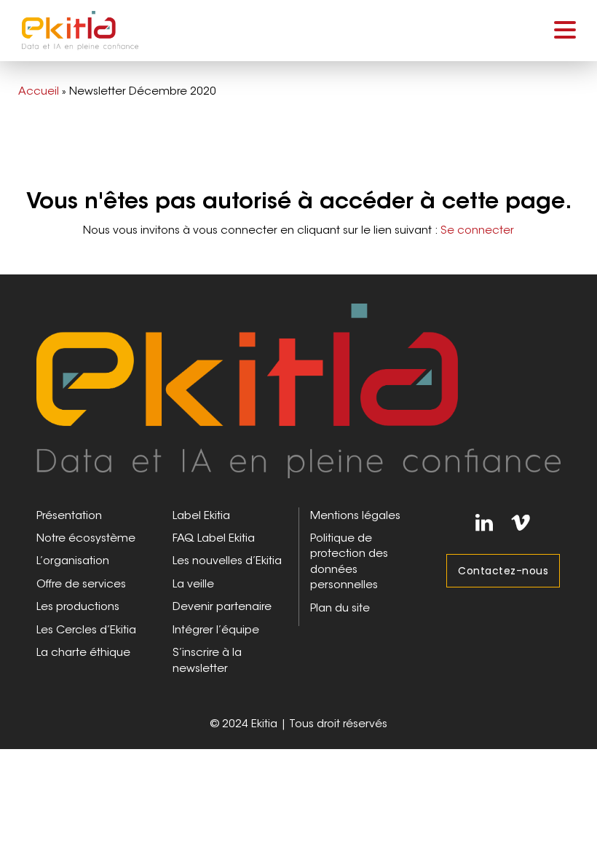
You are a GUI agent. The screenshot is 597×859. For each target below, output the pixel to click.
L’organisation (72, 560)
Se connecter (477, 230)
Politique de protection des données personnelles (349, 561)
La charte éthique (83, 652)
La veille (193, 583)
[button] (564, 29)
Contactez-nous (503, 570)
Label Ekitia (201, 515)
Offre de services (81, 583)
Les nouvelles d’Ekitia (227, 560)
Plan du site (340, 607)
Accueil (38, 91)
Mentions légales (355, 515)
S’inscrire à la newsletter (207, 659)
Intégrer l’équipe (216, 629)
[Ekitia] (298, 388)
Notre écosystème (85, 538)
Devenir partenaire (222, 606)
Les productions (77, 606)
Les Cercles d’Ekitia (86, 629)
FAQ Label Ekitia (214, 538)
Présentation (69, 515)
